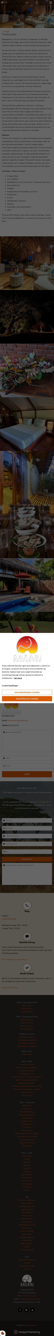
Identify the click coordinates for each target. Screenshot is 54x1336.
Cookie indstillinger (10, 685)
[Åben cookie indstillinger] (3, 1333)
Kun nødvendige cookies (27, 692)
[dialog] (27, 668)
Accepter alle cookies (27, 699)
